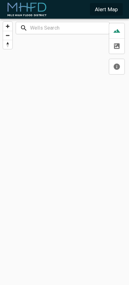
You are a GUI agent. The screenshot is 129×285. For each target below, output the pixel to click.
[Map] (64, 151)
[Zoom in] (7, 26)
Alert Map (106, 9)
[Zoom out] (7, 35)
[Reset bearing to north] (7, 44)
